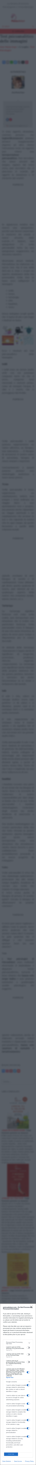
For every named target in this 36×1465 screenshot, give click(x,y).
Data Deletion (6, 1461)
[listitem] (18, 1342)
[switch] (28, 1348)
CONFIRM (11, 1454)
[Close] (32, 1307)
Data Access (18, 1461)
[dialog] (18, 1384)
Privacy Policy (29, 1461)
